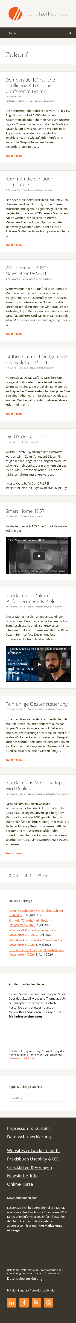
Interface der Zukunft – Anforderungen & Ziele (30, 598)
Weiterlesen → (15, 155)
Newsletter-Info (22, 1175)
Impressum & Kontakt (28, 1128)
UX (22, 442)
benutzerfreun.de (47, 14)
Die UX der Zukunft (25, 436)
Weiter (44, 875)
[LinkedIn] (11, 1303)
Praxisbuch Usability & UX (32, 1159)
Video (27, 442)
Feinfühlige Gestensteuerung (36, 704)
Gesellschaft (29, 278)
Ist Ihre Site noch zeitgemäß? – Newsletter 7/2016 (36, 359)
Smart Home (27, 516)
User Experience (38, 100)
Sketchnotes (23, 100)
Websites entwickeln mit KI (33, 1150)
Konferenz (10, 100)
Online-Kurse (20, 1184)
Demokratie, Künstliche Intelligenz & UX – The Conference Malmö (30, 85)
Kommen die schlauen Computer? (29, 181)
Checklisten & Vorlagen (29, 1167)
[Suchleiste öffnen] (70, 33)
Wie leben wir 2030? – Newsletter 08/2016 (28, 270)
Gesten (51, 709)
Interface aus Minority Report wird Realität (36, 785)
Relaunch (33, 367)
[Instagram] (48, 1303)
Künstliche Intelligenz (33, 189)
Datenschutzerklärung (22, 1058)
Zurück (12, 875)
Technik (40, 278)
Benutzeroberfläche (37, 606)
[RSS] (36, 1303)
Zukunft (50, 100)
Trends (42, 367)
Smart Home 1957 (25, 511)
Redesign (23, 367)
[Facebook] (24, 1303)
